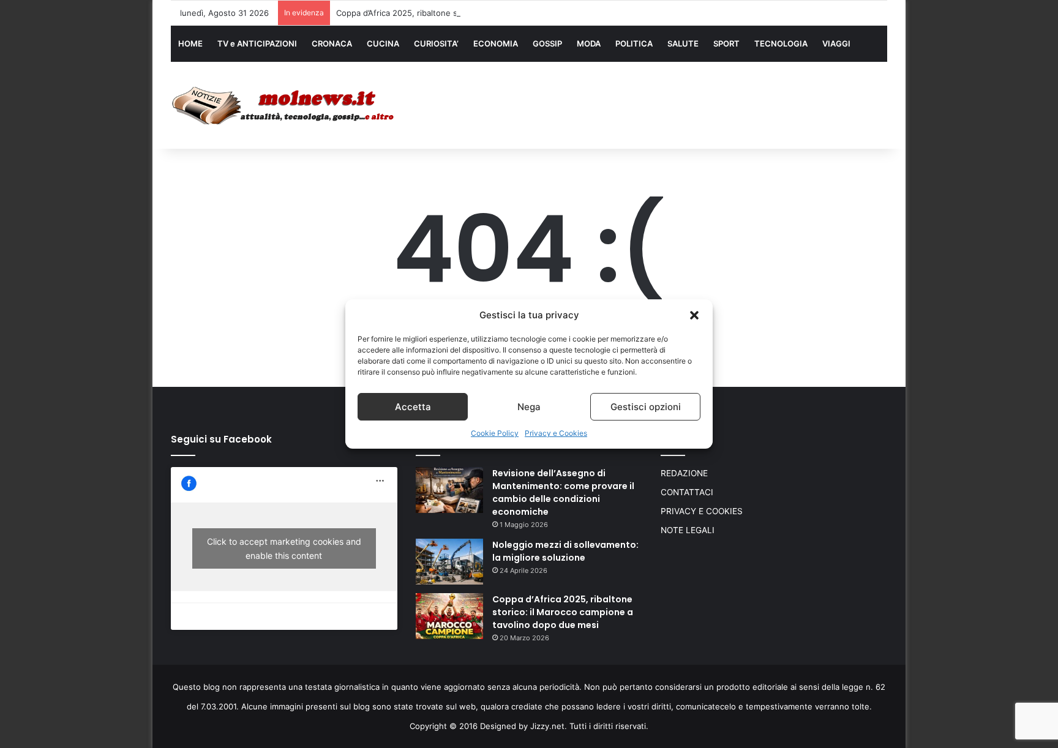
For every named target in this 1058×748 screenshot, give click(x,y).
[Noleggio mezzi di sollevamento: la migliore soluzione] (449, 562)
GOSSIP (547, 43)
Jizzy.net (547, 726)
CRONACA (332, 43)
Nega (529, 407)
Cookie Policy (495, 433)
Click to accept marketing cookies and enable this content (284, 548)
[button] (694, 315)
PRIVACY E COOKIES (702, 511)
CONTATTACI (687, 492)
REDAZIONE (684, 473)
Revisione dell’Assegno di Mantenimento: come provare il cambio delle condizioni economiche (563, 492)
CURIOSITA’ (436, 43)
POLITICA (634, 43)
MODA (589, 43)
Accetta (413, 407)
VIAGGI (836, 43)
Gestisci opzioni (645, 407)
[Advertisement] (651, 102)
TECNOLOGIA (781, 43)
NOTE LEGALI (688, 530)
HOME (190, 43)
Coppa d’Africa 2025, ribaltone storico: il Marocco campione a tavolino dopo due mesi (498, 13)
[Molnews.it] (284, 105)
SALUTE (683, 43)
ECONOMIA (495, 43)
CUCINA (383, 43)
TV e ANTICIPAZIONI (257, 43)
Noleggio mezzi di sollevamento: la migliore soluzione (565, 551)
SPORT (726, 43)
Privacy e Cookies (556, 433)
